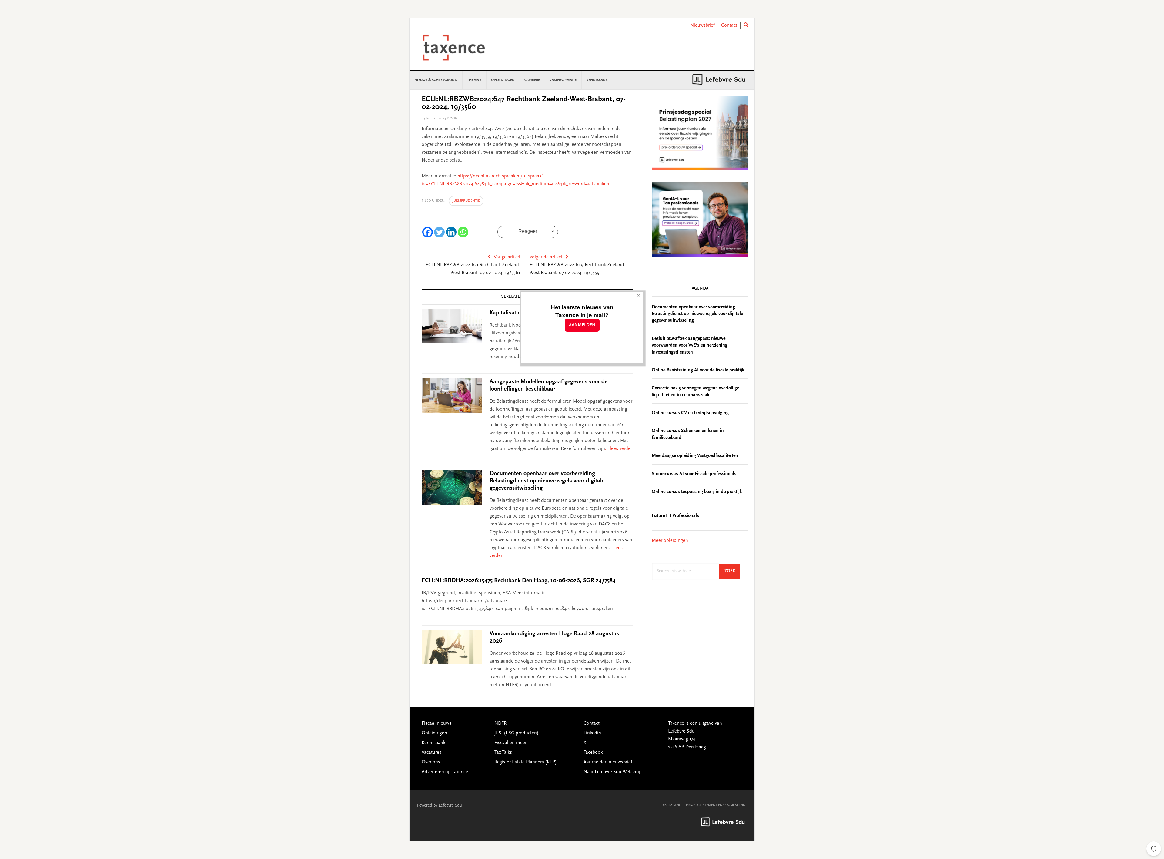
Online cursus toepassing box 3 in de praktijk (697, 491)
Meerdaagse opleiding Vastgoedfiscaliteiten (695, 455)
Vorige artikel (507, 257)
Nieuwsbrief (702, 25)
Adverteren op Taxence (445, 772)
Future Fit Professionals (675, 515)
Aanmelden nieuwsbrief (608, 762)
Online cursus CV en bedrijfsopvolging (690, 413)
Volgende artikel (546, 257)
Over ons (431, 762)
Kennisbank (433, 742)
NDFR (500, 723)
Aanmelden (582, 325)
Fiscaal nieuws (436, 723)
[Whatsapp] (463, 232)
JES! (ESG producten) (516, 733)
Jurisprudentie (466, 201)
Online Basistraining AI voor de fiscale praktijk (698, 370)
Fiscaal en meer (510, 742)
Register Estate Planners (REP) (525, 762)
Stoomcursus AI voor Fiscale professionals (694, 473)
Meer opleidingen (670, 540)
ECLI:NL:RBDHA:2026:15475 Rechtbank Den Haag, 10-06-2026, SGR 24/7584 (519, 581)
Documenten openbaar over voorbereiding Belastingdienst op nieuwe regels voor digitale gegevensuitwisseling (547, 481)
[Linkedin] (451, 232)
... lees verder (618, 448)
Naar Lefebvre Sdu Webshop (613, 772)
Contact (729, 25)
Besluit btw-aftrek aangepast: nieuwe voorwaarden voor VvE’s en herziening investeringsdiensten (690, 345)
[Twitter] (439, 232)
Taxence (461, 47)
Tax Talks (503, 752)
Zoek (732, 571)
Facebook (593, 752)
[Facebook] (427, 232)
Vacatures (431, 752)
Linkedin (592, 733)
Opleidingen (434, 733)
